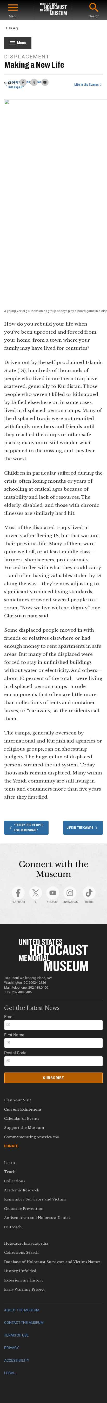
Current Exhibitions (23, 1109)
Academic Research (21, 1190)
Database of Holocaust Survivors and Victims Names (52, 1262)
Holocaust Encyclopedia (26, 1243)
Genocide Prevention (24, 1208)
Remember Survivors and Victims (35, 1199)
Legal (9, 1373)
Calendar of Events (21, 1118)
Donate (11, 1146)
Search (94, 16)
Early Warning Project (24, 1289)
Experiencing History (23, 1280)
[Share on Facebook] (23, 84)
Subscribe (53, 1078)
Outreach (13, 1227)
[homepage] (53, 10)
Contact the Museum (24, 1322)
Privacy (11, 1348)
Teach (10, 1172)
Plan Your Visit (17, 1100)
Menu (13, 16)
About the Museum (21, 1310)
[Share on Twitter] (34, 84)
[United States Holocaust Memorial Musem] (53, 969)
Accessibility (16, 1360)
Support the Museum (24, 1127)
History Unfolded (20, 1271)
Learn (9, 1163)
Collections (14, 1181)
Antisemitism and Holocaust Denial (37, 1218)
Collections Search (21, 1252)
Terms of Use (16, 1335)
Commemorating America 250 (31, 1137)
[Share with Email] (45, 84)
